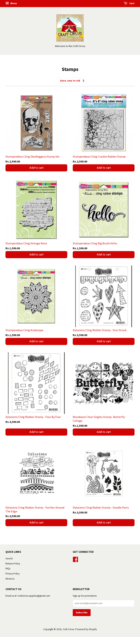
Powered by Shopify (86, 629)
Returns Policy (12, 563)
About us (9, 578)
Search (9, 558)
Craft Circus (68, 629)
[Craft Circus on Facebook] (75, 558)
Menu (13, 3)
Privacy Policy (12, 573)
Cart (132, 3)
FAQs (7, 568)
